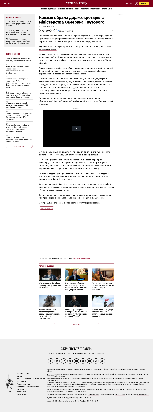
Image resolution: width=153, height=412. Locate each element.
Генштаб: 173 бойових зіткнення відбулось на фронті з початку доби (19, 139)
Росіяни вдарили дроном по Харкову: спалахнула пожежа (18, 60)
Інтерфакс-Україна (135, 374)
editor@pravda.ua (143, 394)
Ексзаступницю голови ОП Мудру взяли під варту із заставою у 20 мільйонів (103, 286)
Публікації (52, 9)
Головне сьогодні (47, 266)
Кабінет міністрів (47, 208)
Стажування (21, 392)
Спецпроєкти (95, 9)
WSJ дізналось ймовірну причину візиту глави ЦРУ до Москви (50, 285)
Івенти (77, 9)
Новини (44, 9)
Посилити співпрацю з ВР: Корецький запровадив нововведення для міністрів (18, 32)
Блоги (104, 9)
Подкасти (85, 9)
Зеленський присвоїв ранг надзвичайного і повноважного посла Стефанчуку (17, 70)
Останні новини (13, 54)
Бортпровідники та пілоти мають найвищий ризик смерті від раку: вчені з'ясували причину (17, 128)
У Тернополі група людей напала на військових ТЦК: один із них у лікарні (17, 105)
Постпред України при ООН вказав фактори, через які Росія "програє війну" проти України (76, 286)
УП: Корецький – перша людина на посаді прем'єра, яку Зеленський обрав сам (18, 41)
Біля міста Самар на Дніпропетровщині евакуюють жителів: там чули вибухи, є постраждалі (49, 314)
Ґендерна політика (24, 384)
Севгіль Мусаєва (93, 394)
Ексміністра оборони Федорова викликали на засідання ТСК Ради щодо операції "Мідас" (76, 313)
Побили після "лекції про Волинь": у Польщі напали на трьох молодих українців (103, 313)
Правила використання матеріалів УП (31, 379)
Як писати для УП (23, 389)
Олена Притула (120, 394)
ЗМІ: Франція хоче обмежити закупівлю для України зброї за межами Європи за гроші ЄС (19, 95)
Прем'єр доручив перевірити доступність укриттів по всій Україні (18, 23)
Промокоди (21, 394)
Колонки (61, 9)
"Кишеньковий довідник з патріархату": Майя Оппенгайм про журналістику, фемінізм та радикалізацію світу (19, 83)
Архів (110, 9)
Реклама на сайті (23, 373)
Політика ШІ (21, 381)
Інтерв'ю (69, 9)
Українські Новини (48, 49)
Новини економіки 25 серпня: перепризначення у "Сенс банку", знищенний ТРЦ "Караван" (19, 116)
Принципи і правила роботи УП (28, 386)
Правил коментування (81, 258)
